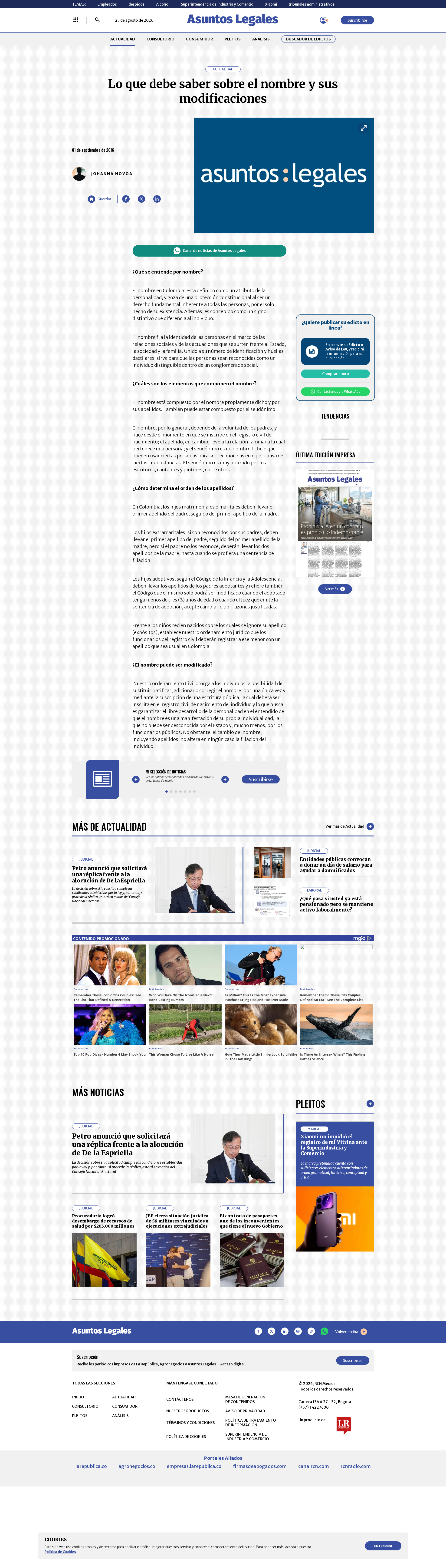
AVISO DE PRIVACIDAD (245, 1411)
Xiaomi (271, 4)
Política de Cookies (60, 1552)
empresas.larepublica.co (194, 1466)
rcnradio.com (356, 1466)
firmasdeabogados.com (260, 1466)
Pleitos (310, 1104)
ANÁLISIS (261, 39)
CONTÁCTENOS (180, 1399)
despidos (136, 4)
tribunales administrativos (311, 4)
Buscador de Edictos (308, 39)
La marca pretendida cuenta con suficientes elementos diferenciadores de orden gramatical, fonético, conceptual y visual (334, 1170)
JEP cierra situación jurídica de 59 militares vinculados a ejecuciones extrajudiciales (177, 1221)
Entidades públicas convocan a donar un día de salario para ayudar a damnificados (336, 864)
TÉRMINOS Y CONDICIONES (190, 1422)
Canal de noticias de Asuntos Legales (214, 250)
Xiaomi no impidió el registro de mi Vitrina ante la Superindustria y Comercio (334, 1145)
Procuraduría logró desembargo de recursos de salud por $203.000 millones (103, 1221)
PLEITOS (233, 39)
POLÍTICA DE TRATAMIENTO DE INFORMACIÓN (250, 1422)
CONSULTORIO (160, 39)
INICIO (78, 1397)
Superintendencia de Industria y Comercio (217, 4)
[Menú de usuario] (323, 20)
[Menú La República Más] (75, 20)
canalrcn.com (313, 1466)
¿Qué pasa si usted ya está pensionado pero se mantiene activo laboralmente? (336, 904)
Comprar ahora (335, 373)
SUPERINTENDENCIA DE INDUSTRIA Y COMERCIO (247, 1436)
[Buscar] (97, 20)
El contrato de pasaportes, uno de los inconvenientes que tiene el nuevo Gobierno (251, 1221)
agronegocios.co (136, 1466)
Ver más (331, 589)
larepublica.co (91, 1466)
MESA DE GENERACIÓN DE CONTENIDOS (245, 1399)
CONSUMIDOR (199, 39)
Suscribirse (357, 20)
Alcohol (162, 4)
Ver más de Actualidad (344, 826)
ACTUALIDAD (122, 39)
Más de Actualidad (109, 826)
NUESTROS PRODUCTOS (187, 1411)
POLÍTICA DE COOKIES (186, 1436)
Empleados (107, 4)
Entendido (383, 1546)
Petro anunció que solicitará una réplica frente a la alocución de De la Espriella (109, 874)
